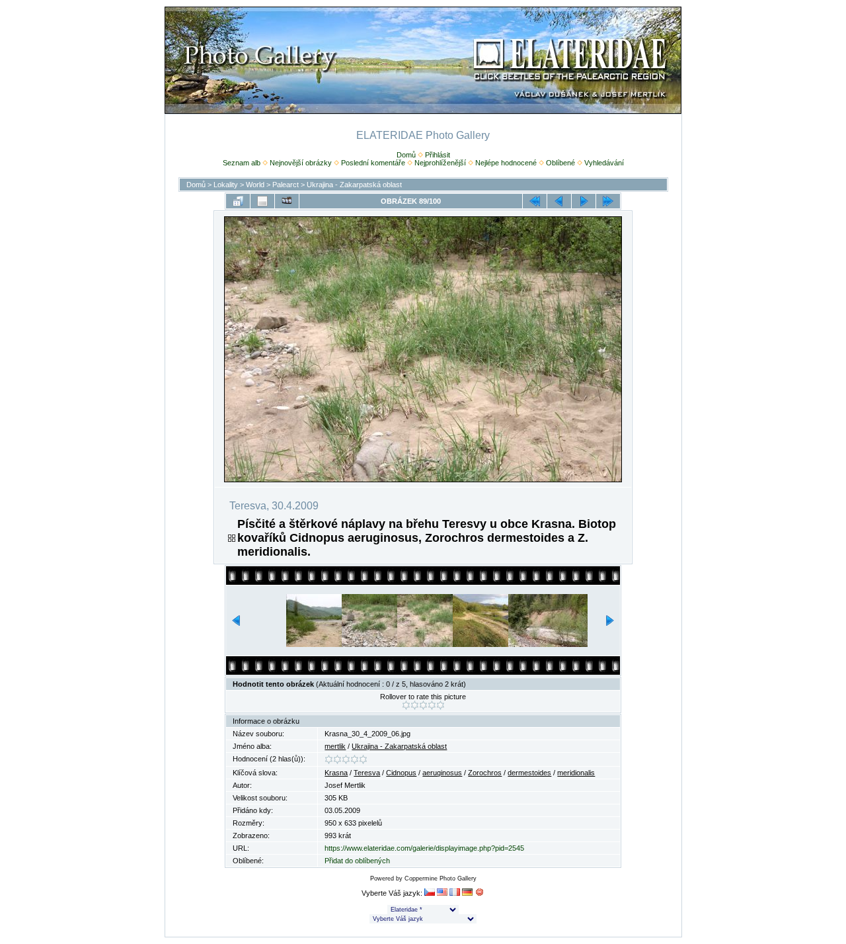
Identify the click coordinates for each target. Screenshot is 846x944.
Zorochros (485, 773)
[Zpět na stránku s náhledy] (238, 201)
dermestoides (529, 773)
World (255, 185)
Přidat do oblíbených (357, 861)
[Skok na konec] (608, 201)
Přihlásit (437, 155)
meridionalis (576, 773)
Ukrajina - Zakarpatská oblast (354, 185)
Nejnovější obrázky (301, 163)
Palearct (285, 185)
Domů (406, 155)
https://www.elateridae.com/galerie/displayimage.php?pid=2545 (424, 848)
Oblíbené (560, 163)
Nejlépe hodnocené (506, 163)
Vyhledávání (604, 163)
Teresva (367, 773)
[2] (414, 705)
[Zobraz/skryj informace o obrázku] (262, 201)
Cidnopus (401, 773)
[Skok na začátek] (535, 201)
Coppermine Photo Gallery (440, 878)
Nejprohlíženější (440, 163)
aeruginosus (442, 773)
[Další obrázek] (584, 201)
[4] (432, 705)
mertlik (335, 746)
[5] (440, 705)
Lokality (225, 185)
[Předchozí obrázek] (559, 201)
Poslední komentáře (373, 163)
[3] (423, 705)
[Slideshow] (287, 201)
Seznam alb (241, 163)
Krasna (336, 773)
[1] (406, 705)
